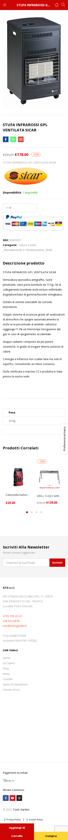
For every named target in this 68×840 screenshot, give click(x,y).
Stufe (49, 250)
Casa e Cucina (27, 245)
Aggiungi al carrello (17, 832)
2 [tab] (32, 512)
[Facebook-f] (6, 798)
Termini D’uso (11, 689)
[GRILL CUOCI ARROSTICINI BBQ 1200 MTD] (49, 478)
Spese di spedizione (15, 684)
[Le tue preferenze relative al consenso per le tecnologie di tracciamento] (64, 439)
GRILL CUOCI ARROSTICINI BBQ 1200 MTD (49, 496)
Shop (6, 668)
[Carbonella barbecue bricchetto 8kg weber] (18, 477)
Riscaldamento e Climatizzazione (24, 250)
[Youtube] (12, 798)
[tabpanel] (18, 482)
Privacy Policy (14, 819)
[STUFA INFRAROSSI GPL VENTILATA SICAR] (5, 139)
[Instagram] (19, 798)
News (6, 674)
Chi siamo (9, 663)
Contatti (8, 679)
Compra (51, 836)
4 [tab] (41, 512)
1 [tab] (27, 512)
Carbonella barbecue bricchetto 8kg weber (18, 495)
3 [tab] (36, 512)
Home (6, 658)
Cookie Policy (36, 819)
